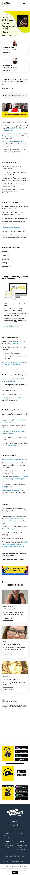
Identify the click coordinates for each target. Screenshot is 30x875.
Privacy (17, 861)
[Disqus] (15, 718)
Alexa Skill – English (8, 845)
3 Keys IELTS (16, 343)
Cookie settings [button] (21, 870)
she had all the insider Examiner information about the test (13, 521)
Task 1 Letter (9, 463)
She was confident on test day (12, 142)
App (8, 847)
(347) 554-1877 (15, 826)
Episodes (22, 832)
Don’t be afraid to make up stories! (14, 459)
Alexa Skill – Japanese (8, 843)
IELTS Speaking (17, 128)
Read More (8, 619)
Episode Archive (8, 832)
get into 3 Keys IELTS (9, 445)
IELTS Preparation (21, 849)
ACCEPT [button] (15, 872)
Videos (8, 837)
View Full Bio (7, 52)
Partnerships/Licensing (21, 845)
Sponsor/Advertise (21, 843)
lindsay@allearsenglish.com (15, 824)
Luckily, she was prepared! (11, 227)
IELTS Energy (22, 830)
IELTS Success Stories (12, 80)
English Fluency (8, 834)
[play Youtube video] (15, 110)
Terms (21, 861)
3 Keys (4, 122)
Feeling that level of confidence (13, 398)
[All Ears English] (15, 812)
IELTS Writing (9, 130)
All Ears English (8, 830)
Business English (8, 835)
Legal (25, 861)
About (22, 842)
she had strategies (8, 529)
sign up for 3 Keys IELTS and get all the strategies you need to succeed (15, 544)
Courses (22, 847)
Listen (8, 842)
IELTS (3, 80)
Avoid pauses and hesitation (12, 490)
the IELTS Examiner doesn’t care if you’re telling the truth (15, 479)
